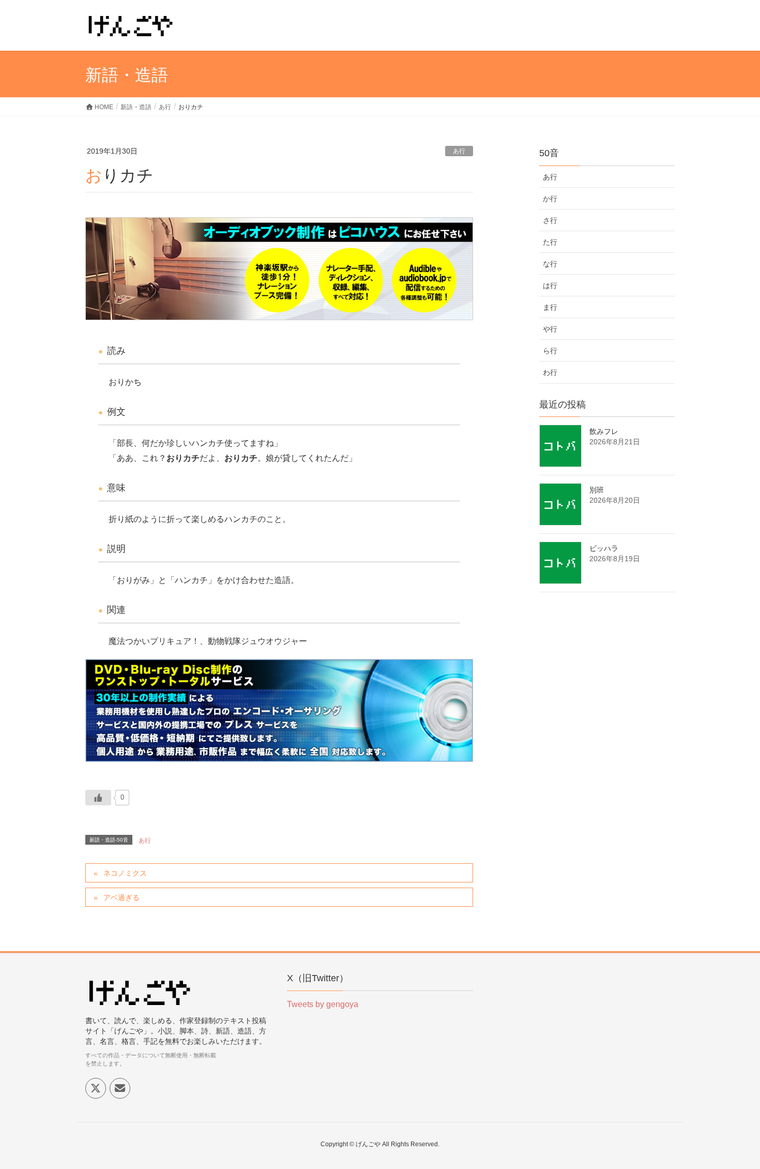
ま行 (550, 307)
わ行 (550, 372)
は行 (550, 285)
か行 (550, 198)
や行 (550, 329)
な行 (550, 264)
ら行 (550, 351)
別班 (596, 490)
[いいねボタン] (98, 797)
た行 (550, 242)
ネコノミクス (125, 873)
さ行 (550, 220)
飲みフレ (603, 431)
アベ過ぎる (121, 897)
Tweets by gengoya (322, 1004)
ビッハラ (603, 548)
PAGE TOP (732, 1124)
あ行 (459, 151)
